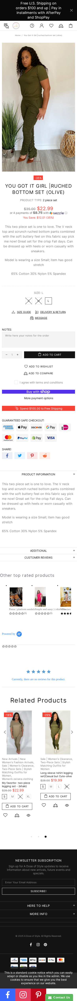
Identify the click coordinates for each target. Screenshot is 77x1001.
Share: (7, 449)
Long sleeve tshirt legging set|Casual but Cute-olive (56, 774)
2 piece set (50, 200)
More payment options (38, 398)
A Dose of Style (16, 25)
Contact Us (61, 997)
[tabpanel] (19, 768)
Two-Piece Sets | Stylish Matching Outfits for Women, (17, 772)
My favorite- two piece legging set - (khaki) (16, 784)
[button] (38, 213)
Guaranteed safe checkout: (23, 420)
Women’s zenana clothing (17, 778)
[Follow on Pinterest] (38, 994)
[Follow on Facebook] (7, 994)
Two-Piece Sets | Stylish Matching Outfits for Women (55, 765)
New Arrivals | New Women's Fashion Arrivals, (18, 760)
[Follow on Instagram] (23, 994)
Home (18, 35)
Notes (6, 329)
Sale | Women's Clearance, (18, 765)
